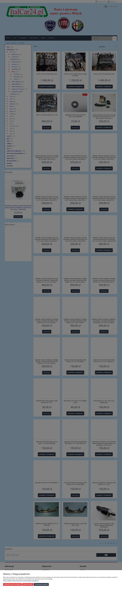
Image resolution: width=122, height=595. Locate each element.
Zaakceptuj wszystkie (41, 584)
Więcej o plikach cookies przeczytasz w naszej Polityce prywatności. (21, 580)
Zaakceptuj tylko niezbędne (12, 584)
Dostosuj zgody (27, 584)
